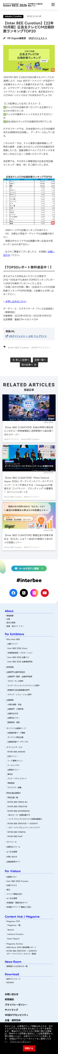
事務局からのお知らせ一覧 (17, 966)
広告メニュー (12, 756)
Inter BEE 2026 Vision (17, 648)
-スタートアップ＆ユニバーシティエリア (23, 827)
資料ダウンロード (13, 979)
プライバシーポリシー (16, 1004)
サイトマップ (11, 1010)
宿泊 (8, 889)
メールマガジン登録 (29, 568)
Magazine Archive (14, 943)
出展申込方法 (12, 713)
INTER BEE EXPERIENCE (18, 811)
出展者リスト (11, 876)
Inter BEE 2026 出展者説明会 (20, 661)
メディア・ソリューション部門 (19, 694)
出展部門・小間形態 (15, 709)
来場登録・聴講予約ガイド (17, 902)
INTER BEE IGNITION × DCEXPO (22, 823)
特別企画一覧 (12, 797)
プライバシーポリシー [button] (20, 1041)
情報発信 (11, 783)
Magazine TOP (13, 921)
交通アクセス (11, 885)
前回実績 (10, 667)
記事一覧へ (40, 360)
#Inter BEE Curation (18, 347)
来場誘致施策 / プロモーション (20, 652)
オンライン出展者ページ (16, 728)
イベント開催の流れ (14, 894)
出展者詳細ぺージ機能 (16, 732)
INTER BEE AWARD (16, 751)
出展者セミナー (13, 769)
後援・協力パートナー (15, 626)
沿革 (8, 619)
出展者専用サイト (13, 861)
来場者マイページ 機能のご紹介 (18, 907)
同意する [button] (29, 1048)
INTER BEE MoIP (15, 836)
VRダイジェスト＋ (37, 38)
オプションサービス (14, 747)
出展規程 (10, 700)
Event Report (13, 938)
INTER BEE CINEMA (16, 832)
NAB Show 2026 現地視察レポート (21, 947)
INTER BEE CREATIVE (17, 806)
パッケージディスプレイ (17, 778)
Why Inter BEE (13, 639)
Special (10, 929)
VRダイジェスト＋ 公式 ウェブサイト (28, 336)
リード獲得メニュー (15, 760)
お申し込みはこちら (15, 301)
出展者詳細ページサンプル (17, 741)
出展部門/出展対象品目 (15, 672)
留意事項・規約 (13, 722)
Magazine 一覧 (13, 925)
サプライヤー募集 (14, 787)
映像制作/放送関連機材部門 (18, 690)
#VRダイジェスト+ (40, 347)
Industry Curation (15, 934)
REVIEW (10, 982)
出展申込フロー (13, 717)
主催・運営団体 (13, 1020)
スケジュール (11, 841)
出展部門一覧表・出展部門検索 (19, 676)
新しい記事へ (22, 360)
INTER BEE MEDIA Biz (17, 802)
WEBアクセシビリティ (16, 1015)
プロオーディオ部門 (15, 681)
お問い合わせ (11, 856)
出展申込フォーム (13, 846)
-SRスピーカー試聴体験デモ (18, 815)
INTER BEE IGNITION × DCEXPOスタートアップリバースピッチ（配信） (21, 952)
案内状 (10, 774)
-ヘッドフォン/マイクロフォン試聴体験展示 (24, 819)
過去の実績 (10, 622)
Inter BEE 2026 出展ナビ (18, 657)
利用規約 (9, 999)
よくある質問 (11, 851)
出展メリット (12, 643)
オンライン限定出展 (15, 737)
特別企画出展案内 (13, 793)
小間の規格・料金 (14, 704)
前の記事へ (28, 364)
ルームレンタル (13, 765)
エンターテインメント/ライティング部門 (23, 685)
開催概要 (10, 615)
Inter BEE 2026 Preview (17, 881)
